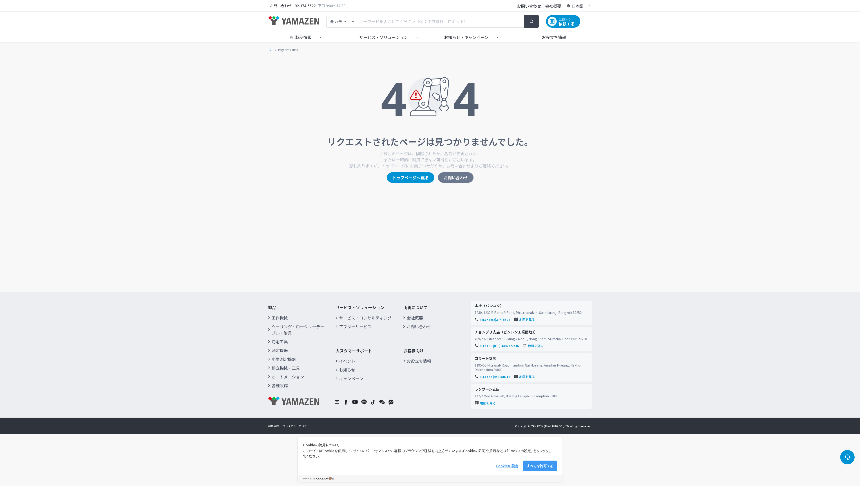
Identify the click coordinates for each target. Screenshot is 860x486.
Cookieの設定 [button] (507, 465)
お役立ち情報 (554, 37)
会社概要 (553, 6)
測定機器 (280, 350)
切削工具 (280, 341)
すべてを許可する (540, 465)
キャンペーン (351, 378)
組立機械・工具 (286, 368)
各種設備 (280, 385)
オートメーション (288, 377)
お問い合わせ (529, 6)
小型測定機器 (284, 359)
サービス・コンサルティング (365, 318)
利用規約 (273, 426)
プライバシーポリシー (296, 426)
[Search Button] (531, 21)
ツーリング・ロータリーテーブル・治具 (298, 330)
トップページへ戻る (410, 177)
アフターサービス (355, 326)
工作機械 (280, 318)
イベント (347, 361)
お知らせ (347, 370)
